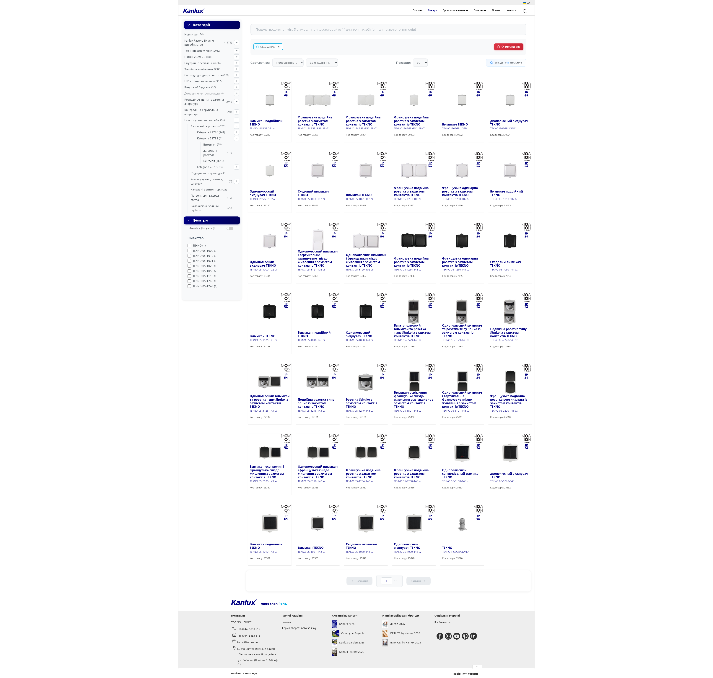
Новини (286, 622)
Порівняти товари (465, 673)
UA (528, 2)
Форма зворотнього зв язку (298, 628)
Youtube (457, 636)
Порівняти (262, 142)
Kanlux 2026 (346, 624)
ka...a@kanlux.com (248, 642)
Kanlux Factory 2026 (351, 651)
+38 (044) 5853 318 (248, 635)
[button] (526, 2)
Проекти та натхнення (455, 10)
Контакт (511, 10)
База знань (480, 10)
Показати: (403, 62)
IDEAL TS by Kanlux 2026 (405, 633)
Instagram (449, 636)
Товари (432, 10)
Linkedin (474, 636)
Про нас (496, 10)
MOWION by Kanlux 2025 (405, 642)
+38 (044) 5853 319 (248, 629)
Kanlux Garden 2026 (351, 642)
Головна (417, 10)
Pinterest (465, 636)
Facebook (440, 636)
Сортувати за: (260, 62)
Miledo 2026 (397, 624)
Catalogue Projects (352, 633)
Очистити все (511, 46)
